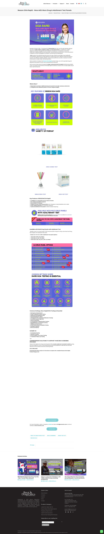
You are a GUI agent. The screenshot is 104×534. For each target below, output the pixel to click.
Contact (72, 3)
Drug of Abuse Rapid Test (38, 435)
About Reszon (46, 3)
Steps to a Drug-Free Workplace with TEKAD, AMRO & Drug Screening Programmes (51, 478)
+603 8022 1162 (71, 506)
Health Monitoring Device (46, 512)
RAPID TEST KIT (62, 435)
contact (50, 424)
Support (62, 3)
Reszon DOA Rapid (47, 61)
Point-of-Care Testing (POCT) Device (49, 514)
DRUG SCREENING (51, 435)
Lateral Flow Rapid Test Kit (47, 507)
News (67, 3)
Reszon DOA (34, 438)
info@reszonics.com (71, 509)
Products (55, 3)
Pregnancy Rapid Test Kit (46, 510)
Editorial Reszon (30, 479)
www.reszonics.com (71, 510)
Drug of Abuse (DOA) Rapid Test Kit (49, 509)
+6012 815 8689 (73, 505)
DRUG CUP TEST (63, 194)
